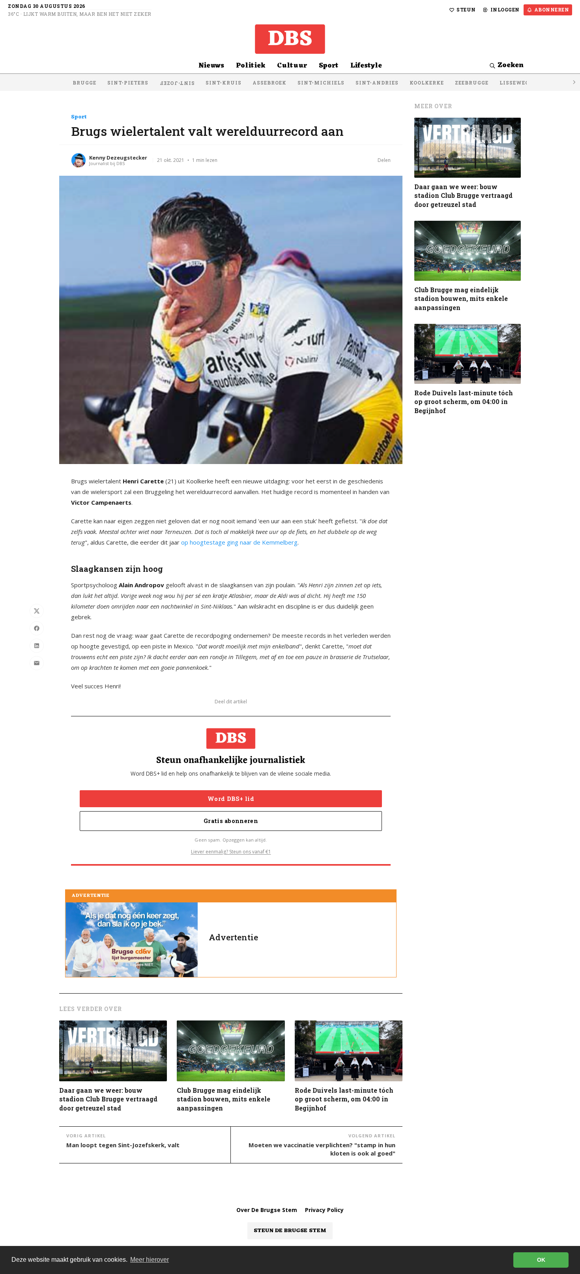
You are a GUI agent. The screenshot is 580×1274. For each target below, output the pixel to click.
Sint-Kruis (223, 82)
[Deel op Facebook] (37, 628)
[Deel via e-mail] (37, 663)
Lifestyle (366, 66)
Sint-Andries (377, 82)
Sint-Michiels (320, 82)
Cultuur (292, 66)
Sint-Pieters (127, 82)
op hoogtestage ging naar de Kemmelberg (239, 542)
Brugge (84, 82)
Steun (466, 9)
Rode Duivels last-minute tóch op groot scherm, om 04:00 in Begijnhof (344, 1099)
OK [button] (541, 1260)
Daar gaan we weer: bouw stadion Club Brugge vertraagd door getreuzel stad (108, 1099)
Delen (384, 160)
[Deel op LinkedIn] (37, 646)
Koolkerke (427, 82)
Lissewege (516, 82)
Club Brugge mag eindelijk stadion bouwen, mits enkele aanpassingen (223, 1099)
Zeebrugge (471, 82)
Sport (329, 66)
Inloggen (505, 9)
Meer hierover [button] (149, 1259)
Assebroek (269, 82)
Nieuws (211, 66)
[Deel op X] (37, 611)
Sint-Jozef (177, 83)
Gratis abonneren (231, 821)
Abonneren (551, 9)
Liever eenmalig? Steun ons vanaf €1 (231, 851)
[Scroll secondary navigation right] (573, 82)
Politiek (250, 66)
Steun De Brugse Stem (290, 1231)
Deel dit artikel (231, 701)
